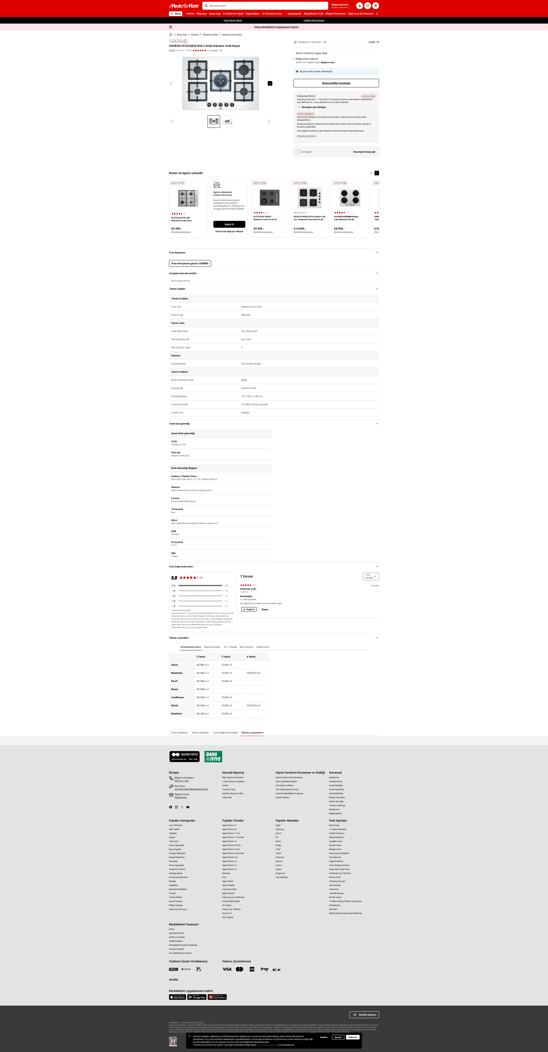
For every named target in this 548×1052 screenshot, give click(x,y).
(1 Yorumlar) (213, 50)
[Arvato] (173, 979)
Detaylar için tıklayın (314, 107)
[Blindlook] (184, 756)
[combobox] (268, 6)
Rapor (265, 609)
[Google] (196, 997)
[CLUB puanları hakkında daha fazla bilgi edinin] (325, 42)
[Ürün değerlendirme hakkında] (201, 577)
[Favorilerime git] (367, 5)
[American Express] (252, 969)
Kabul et (353, 1037)
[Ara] (206, 5)
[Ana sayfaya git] (184, 6)
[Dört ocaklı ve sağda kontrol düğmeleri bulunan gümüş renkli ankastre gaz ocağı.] (188, 198)
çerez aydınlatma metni (267, 1044)
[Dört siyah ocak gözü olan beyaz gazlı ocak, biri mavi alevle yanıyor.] (310, 197)
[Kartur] (186, 969)
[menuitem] (190, 14)
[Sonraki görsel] (270, 83)
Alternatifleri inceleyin (336, 83)
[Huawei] (217, 997)
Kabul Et (229, 224)
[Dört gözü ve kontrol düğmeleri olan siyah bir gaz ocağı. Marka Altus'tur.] (270, 197)
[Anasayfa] (171, 34)
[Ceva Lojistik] (173, 969)
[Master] (239, 969)
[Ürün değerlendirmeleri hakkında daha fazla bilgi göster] (220, 50)
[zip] (277, 969)
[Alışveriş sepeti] (375, 5)
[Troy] (264, 969)
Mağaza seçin (328, 62)
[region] (274, 685)
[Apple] (177, 997)
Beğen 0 (251, 609)
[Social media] (172, 807)
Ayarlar (338, 1037)
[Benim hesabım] (359, 5)
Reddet (324, 1037)
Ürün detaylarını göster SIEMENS (190, 263)
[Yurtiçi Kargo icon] (198, 969)
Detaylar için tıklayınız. (306, 135)
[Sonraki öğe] (376, 173)
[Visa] (226, 969)
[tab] (191, 647)
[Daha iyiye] (213, 756)
